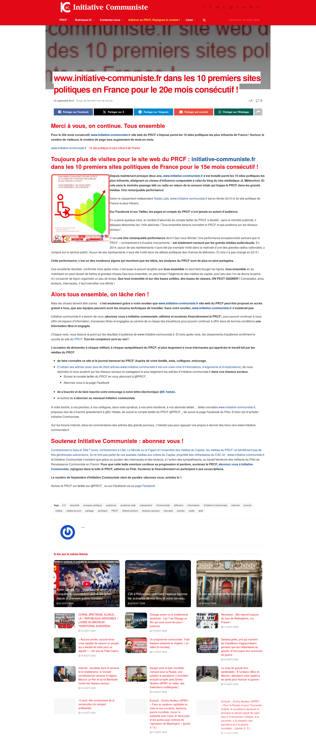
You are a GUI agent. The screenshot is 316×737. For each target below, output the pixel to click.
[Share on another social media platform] (258, 111)
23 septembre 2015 (64, 100)
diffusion (178, 505)
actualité (74, 505)
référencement (130, 510)
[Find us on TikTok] (258, 7)
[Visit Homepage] (103, 7)
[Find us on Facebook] (204, 7)
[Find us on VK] (244, 7)
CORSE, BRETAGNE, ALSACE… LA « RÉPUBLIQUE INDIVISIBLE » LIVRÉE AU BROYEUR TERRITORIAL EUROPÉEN (98, 620)
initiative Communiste (215, 505)
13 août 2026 (88, 712)
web (201, 510)
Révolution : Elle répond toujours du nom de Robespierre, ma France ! (240, 618)
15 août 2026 (159, 651)
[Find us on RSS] (224, 7)
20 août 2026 (208, 603)
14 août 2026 (88, 687)
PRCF (63, 20)
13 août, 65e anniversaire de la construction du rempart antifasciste (96, 704)
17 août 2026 (230, 626)
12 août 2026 (230, 731)
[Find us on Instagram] (237, 7)
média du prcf (74, 510)
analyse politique (92, 505)
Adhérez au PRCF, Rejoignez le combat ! (154, 20)
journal (247, 505)
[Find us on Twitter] (210, 7)
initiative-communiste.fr (223, 159)
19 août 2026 (88, 630)
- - (82, 527)
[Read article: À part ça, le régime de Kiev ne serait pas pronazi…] (229, 583)
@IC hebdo (167, 392)
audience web (128, 505)
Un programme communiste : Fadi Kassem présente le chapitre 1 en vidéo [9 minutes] (169, 643)
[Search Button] (204, 19)
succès (181, 510)
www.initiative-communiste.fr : (70, 148)
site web (168, 510)
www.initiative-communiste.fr (111, 135)
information (193, 505)
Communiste (163, 505)
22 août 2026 (66, 603)
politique (103, 510)
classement (146, 505)
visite (191, 510)
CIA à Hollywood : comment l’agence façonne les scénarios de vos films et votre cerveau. (157, 595)
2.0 (64, 505)
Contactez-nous (110, 20)
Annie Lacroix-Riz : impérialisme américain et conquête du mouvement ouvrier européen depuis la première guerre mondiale (86, 593)
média (59, 510)
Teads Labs (161, 198)
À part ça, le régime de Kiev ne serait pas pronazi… (226, 595)
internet (235, 505)
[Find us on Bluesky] (251, 7)
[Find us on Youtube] (217, 7)
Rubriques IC (83, 20)
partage (89, 510)
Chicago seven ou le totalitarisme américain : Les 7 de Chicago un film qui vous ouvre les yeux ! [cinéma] (169, 620)
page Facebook (145, 486)
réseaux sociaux (151, 510)
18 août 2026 (159, 630)
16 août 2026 (88, 655)
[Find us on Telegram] (230, 7)
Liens (189, 20)
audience (111, 505)
